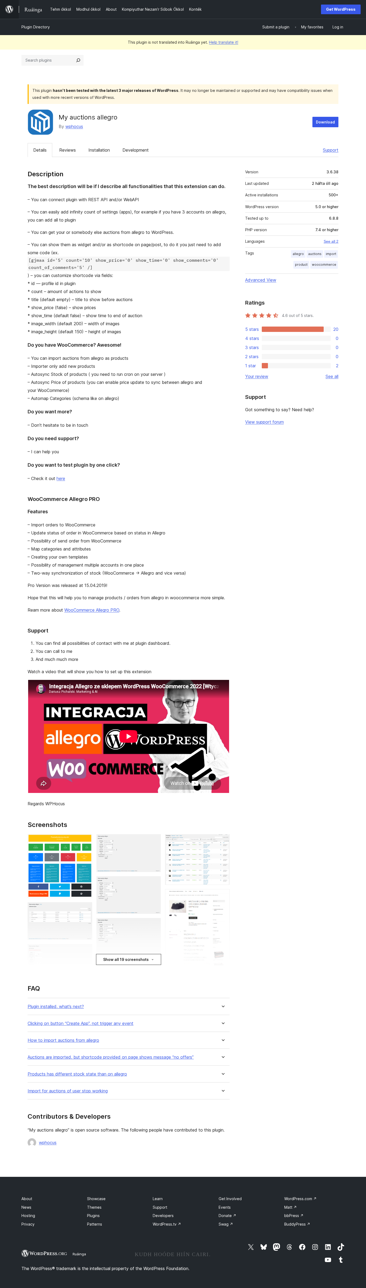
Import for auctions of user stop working (68, 1091)
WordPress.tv (167, 1224)
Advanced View (260, 280)
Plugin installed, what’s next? (56, 1006)
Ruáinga (79, 1254)
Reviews (67, 150)
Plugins (93, 1215)
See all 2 (331, 241)
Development (135, 150)
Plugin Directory (35, 27)
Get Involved (230, 1198)
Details (40, 150)
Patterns (94, 1224)
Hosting (28, 1215)
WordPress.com (300, 1198)
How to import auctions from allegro (63, 1040)
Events (225, 1207)
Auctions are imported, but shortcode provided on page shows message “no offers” (111, 1057)
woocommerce (324, 265)
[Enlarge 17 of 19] (222, 896)
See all (332, 376)
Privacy (28, 1224)
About (26, 1198)
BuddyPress (297, 1224)
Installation (99, 150)
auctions (315, 254)
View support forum (264, 422)
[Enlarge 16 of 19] (222, 841)
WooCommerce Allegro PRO (91, 610)
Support (330, 150)
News (26, 1207)
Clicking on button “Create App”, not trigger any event (80, 1023)
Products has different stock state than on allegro (77, 1074)
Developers (163, 1215)
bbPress (294, 1215)
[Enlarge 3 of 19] (85, 951)
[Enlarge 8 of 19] (153, 841)
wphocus (74, 126)
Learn (158, 1198)
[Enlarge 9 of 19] (153, 883)
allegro (298, 254)
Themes (94, 1207)
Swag (226, 1224)
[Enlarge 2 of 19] (85, 909)
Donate (227, 1215)
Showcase (96, 1198)
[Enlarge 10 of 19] (153, 925)
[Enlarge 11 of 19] (153, 967)
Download (325, 122)
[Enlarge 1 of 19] (85, 841)
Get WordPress (341, 9)
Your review (256, 376)
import (331, 254)
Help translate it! (223, 42)
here (61, 478)
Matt (290, 1207)
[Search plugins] (78, 60)
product (301, 265)
